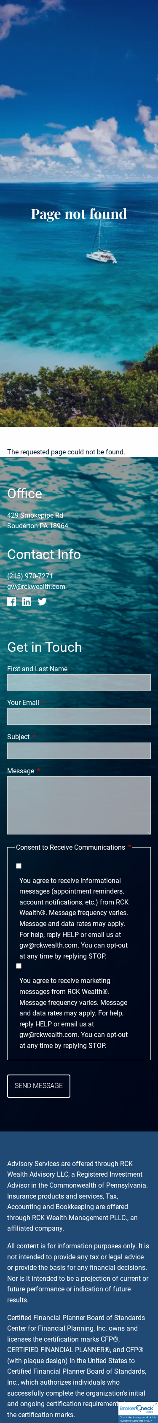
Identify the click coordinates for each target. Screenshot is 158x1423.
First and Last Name (37, 669)
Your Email (54, 703)
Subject (50, 737)
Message (52, 771)
